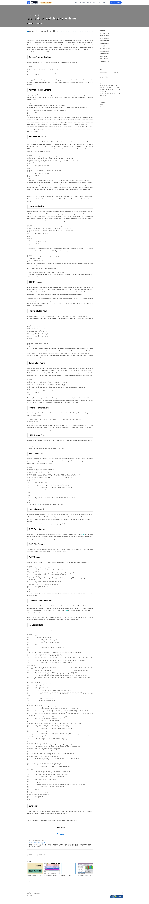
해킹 (100, 89)
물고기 (105, 93)
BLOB (82, 534)
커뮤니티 (95, 2)
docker (116, 93)
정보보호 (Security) (104, 53)
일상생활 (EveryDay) (105, 33)
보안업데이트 (102, 87)
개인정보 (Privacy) (104, 51)
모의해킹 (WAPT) (104, 56)
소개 (76, 2)
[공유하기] (33, 855)
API (115, 87)
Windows (107, 91)
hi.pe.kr (115, 89)
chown (66, 610)
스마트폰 (109, 85)
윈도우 (116, 85)
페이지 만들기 (102, 2)
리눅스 (113, 87)
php (100, 85)
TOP (122, 892)
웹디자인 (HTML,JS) (105, 48)
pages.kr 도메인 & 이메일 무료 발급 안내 (109, 72)
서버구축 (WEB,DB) (104, 43)
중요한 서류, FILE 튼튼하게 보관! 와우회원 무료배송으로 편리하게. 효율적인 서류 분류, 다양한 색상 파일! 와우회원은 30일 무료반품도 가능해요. (60, 845)
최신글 (106, 77)
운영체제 (103, 89)
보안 (120, 93)
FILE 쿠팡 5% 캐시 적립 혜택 (37, 843)
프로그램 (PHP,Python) (105, 46)
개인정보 (109, 87)
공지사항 (102, 70)
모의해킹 (113, 93)
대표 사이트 (82, 2)
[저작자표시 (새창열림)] (44, 855)
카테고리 (89, 2)
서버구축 (112, 85)
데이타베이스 (102, 91)
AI (106, 85)
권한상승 (101, 93)
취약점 (118, 87)
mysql (106, 87)
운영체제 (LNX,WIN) (104, 41)
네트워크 (111, 89)
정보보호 (104, 95)
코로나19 (107, 89)
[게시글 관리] (35, 855)
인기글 (101, 77)
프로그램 (103, 85)
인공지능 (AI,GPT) (104, 61)
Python (111, 91)
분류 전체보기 (103, 30)
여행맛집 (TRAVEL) (104, 35)
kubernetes (116, 91)
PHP (38, 504)
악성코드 (119, 89)
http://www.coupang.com (36, 840)
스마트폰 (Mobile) (104, 59)
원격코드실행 (109, 93)
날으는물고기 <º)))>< (46, 2)
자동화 (101, 95)
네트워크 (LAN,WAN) (105, 38)
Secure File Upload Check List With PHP (52, 18)
